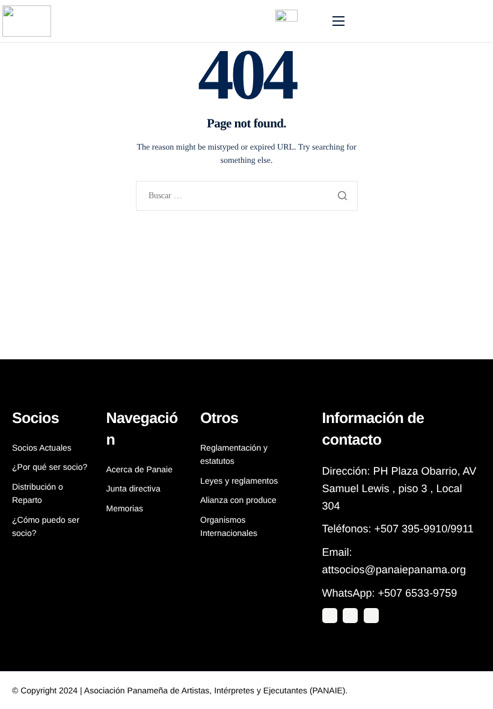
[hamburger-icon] (338, 21)
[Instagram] (350, 615)
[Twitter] (329, 615)
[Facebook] (371, 615)
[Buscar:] (247, 196)
